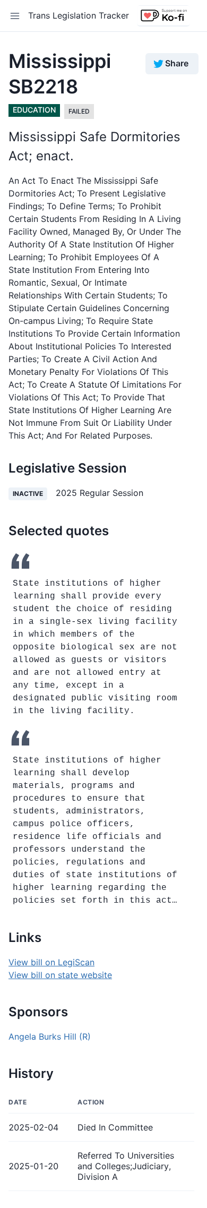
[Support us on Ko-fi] (163, 16)
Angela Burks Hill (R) (49, 1036)
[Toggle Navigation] (14, 16)
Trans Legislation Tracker (78, 15)
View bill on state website (60, 975)
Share (176, 63)
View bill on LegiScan (51, 962)
